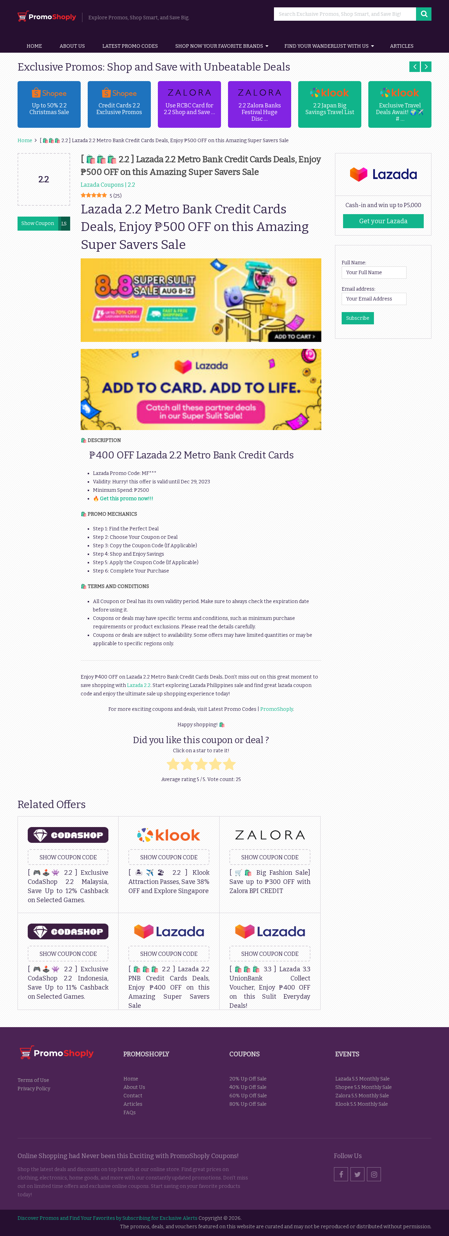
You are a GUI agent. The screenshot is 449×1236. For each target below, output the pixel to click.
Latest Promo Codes (130, 46)
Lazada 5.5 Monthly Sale (362, 1079)
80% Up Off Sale (248, 1104)
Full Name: (354, 263)
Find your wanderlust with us (326, 46)
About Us (72, 46)
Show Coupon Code (68, 857)
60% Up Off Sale (248, 1096)
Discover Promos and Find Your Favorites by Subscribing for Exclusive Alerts (107, 1218)
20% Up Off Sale (248, 1079)
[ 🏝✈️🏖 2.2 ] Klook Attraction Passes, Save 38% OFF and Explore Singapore (168, 882)
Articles (402, 46)
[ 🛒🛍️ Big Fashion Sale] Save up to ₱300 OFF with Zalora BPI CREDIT (269, 882)
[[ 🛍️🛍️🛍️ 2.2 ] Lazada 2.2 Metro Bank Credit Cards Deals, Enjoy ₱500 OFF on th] (44, 203)
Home (34, 46)
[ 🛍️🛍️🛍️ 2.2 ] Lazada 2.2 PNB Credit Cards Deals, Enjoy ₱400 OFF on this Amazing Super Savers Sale (168, 987)
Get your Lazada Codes (383, 222)
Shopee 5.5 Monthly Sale (363, 1087)
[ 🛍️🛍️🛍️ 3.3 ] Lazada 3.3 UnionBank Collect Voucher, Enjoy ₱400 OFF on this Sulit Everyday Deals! (269, 987)
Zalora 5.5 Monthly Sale (362, 1096)
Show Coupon (37, 223)
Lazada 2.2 (138, 685)
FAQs (129, 1113)
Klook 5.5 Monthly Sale (361, 1104)
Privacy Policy (34, 1089)
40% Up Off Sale (248, 1087)
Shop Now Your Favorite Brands (219, 46)
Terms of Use (33, 1080)
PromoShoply (276, 709)
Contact (132, 1096)
